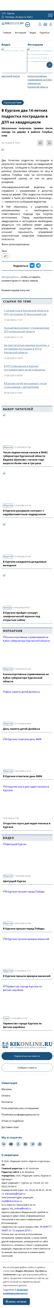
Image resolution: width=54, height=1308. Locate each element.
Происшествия (12, 102)
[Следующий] (49, 65)
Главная (7, 32)
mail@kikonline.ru (12, 1201)
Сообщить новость (27, 1067)
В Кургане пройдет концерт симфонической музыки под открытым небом (21, 616)
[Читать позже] (49, 143)
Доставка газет (10, 1127)
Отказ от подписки (13, 1121)
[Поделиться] (40, 143)
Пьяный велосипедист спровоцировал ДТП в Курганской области (27, 329)
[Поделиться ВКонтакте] (32, 266)
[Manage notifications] (6, 1301)
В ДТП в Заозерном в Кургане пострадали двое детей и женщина (24, 367)
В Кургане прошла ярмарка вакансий (27, 976)
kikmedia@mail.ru (15, 1193)
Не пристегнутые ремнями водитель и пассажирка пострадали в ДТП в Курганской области (26, 349)
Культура (7, 607)
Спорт (6, 1018)
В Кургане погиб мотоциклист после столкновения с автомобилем (25, 385)
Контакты (7, 1102)
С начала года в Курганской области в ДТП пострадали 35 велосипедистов (26, 312)
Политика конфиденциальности (20, 1114)
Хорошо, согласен (16, 1301)
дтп (6, 255)
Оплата (6, 1095)
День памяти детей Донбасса (21, 728)
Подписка (45, 32)
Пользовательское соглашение (20, 1108)
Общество (7, 447)
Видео (33, 32)
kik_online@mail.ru (20, 1208)
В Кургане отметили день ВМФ (22, 776)
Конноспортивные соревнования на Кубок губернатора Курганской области (26, 678)
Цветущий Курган (14, 881)
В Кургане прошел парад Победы (24, 928)
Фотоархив (20, 32)
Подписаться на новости (27, 1056)
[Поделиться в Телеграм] (38, 265)
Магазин (7, 1089)
